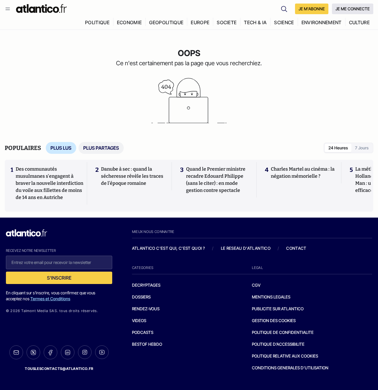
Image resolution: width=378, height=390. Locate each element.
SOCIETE (227, 22)
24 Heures (338, 147)
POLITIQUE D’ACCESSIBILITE (278, 344)
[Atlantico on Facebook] (50, 352)
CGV (256, 285)
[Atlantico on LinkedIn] (67, 352)
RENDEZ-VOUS (145, 308)
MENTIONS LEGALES (271, 296)
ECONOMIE (129, 22)
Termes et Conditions (50, 298)
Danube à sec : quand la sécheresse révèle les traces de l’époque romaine (132, 176)
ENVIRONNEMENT (322, 22)
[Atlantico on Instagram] (85, 352)
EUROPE (200, 22)
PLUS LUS (60, 148)
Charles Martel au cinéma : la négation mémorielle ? (303, 172)
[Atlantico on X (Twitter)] (33, 352)
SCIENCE (284, 22)
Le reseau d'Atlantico (246, 248)
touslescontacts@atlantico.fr (59, 368)
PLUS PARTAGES (101, 148)
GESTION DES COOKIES (274, 320)
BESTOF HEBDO (147, 344)
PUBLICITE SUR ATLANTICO (278, 308)
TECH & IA (255, 22)
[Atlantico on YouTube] (102, 352)
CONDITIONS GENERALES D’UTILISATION (290, 367)
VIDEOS (139, 320)
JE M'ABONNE (312, 8)
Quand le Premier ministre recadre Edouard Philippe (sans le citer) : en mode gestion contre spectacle (215, 179)
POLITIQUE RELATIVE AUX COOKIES (285, 355)
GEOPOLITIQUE (166, 22)
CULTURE (359, 22)
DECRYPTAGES (146, 285)
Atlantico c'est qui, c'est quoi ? (168, 248)
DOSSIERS (141, 296)
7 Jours (362, 147)
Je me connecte (352, 8)
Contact (296, 248)
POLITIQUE (97, 22)
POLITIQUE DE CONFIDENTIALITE (283, 332)
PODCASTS (142, 332)
